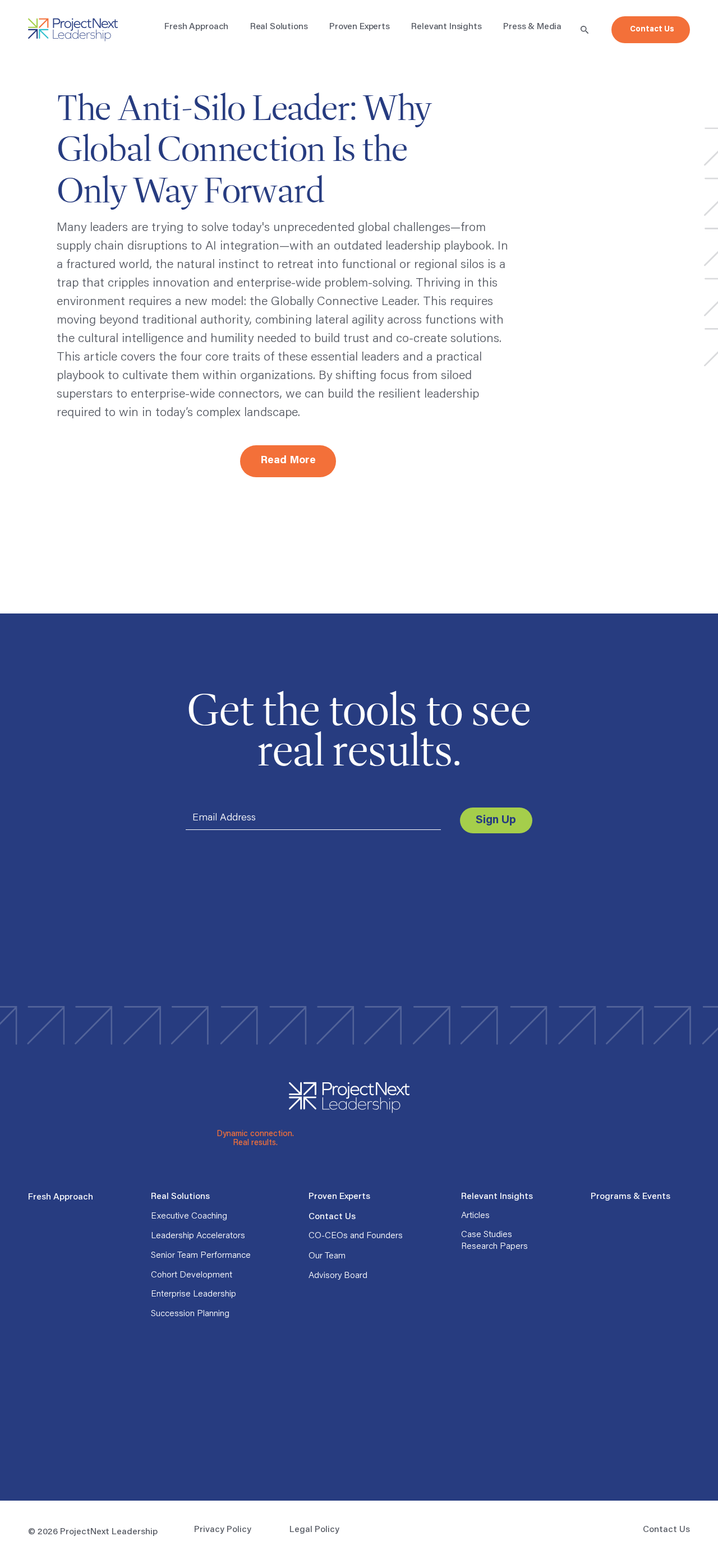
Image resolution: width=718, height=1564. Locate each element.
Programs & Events (630, 1196)
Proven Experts (339, 1196)
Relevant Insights (497, 1196)
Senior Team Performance (201, 1255)
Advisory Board (338, 1275)
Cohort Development (191, 1275)
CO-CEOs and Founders (356, 1235)
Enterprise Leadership (193, 1294)
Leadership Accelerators (198, 1235)
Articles (475, 1215)
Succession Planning (190, 1313)
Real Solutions (180, 1196)
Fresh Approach (60, 1197)
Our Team (327, 1256)
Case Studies (486, 1234)
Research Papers (494, 1246)
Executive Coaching (189, 1216)
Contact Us (332, 1216)
